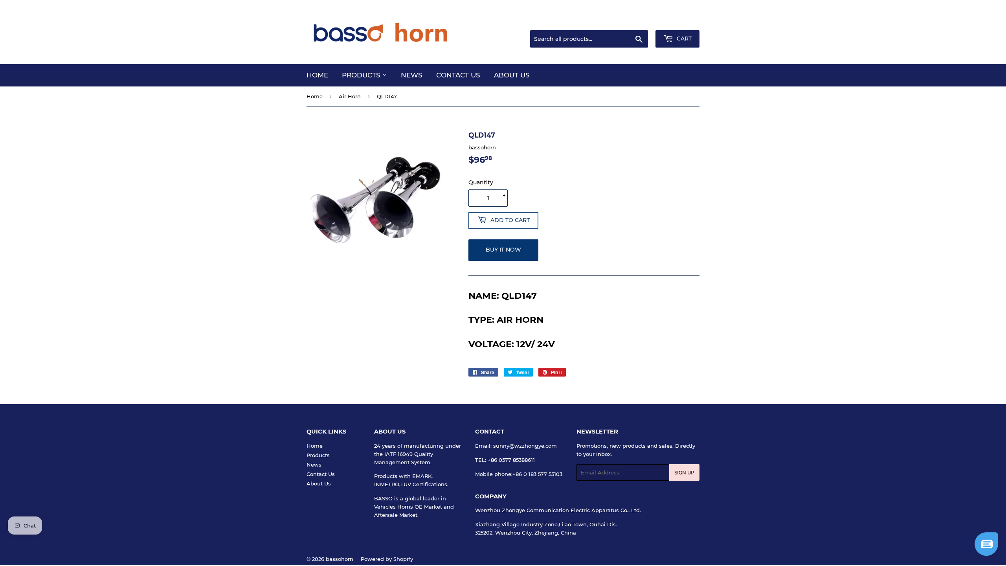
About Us (512, 75)
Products (362, 75)
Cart (683, 38)
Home (317, 75)
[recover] (986, 554)
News (411, 75)
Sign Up (684, 473)
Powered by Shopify (387, 559)
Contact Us (458, 75)
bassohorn (339, 559)
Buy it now (503, 249)
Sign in (637, 21)
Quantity (480, 182)
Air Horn (350, 96)
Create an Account (677, 21)
